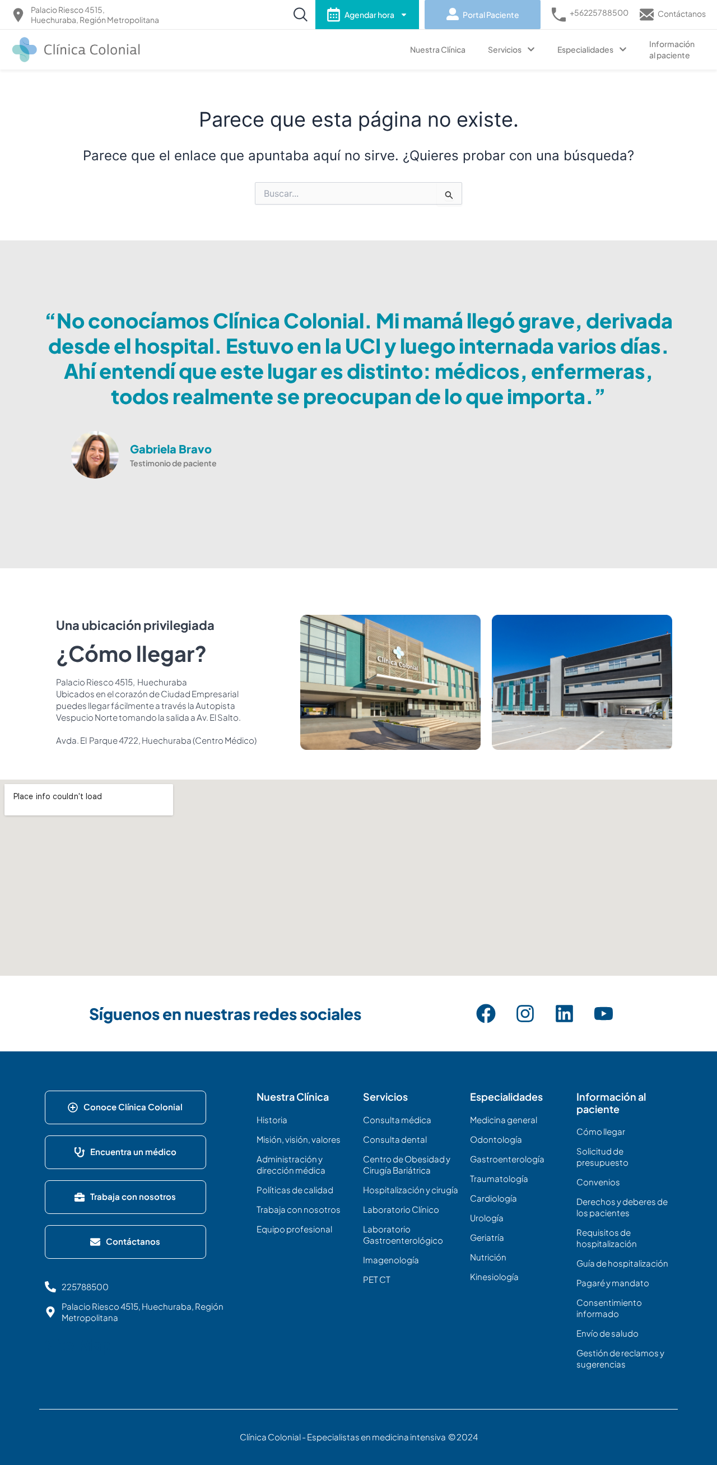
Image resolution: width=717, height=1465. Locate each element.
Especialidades (585, 49)
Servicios (505, 49)
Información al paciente (672, 49)
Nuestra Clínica (437, 49)
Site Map (78, 1345)
